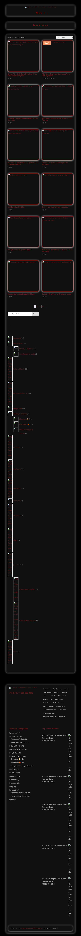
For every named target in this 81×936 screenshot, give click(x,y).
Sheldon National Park (49, 709)
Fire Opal (64, 692)
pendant (51, 706)
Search (35, 314)
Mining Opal (62, 696)
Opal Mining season (59, 703)
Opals (44, 706)
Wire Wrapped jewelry (49, 713)
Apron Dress (46, 689)
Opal (51, 699)
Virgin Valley (62, 709)
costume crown (47, 692)
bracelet (66, 689)
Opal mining (46, 703)
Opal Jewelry (59, 699)
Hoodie (54, 696)
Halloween (46, 696)
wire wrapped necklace (50, 716)
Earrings (56, 692)
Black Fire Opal (57, 689)
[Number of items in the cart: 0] (10, 326)
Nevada (45, 699)
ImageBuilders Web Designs (31, 928)
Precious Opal (60, 706)
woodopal (62, 716)
